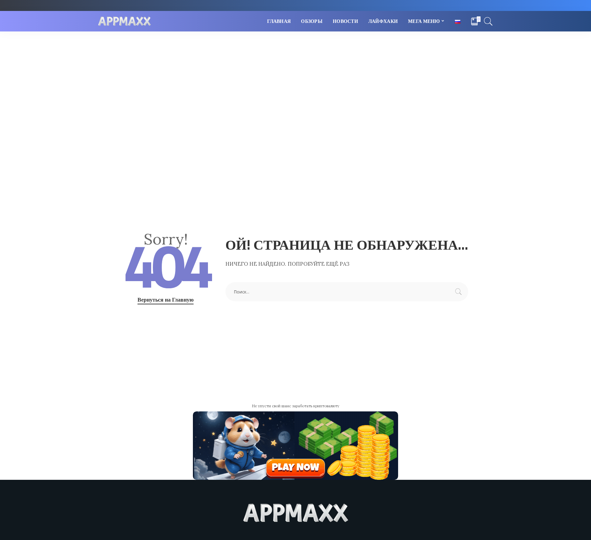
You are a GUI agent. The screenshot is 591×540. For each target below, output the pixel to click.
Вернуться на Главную (165, 299)
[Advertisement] (295, 83)
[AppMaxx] (124, 21)
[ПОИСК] (488, 21)
